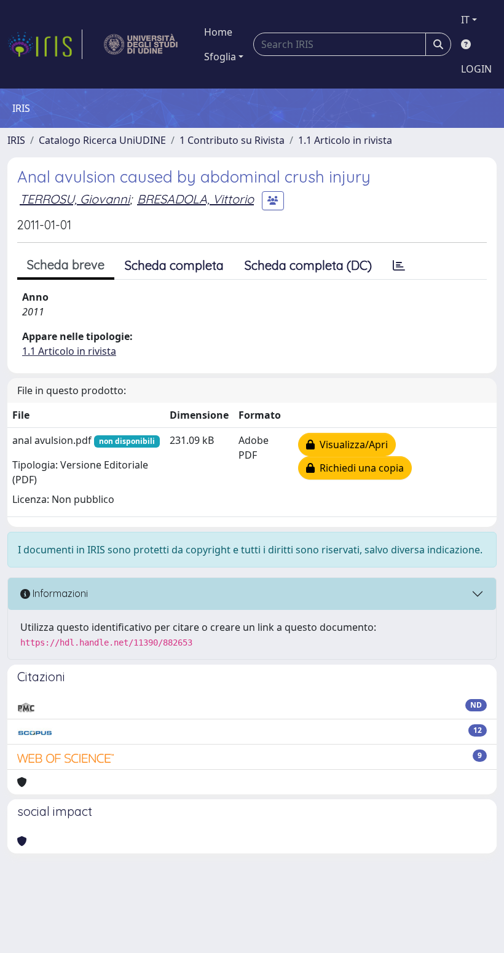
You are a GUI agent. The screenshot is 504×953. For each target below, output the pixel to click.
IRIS (16, 140)
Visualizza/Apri (351, 444)
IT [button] (465, 19)
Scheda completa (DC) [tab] (308, 265)
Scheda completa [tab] (174, 265)
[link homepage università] (141, 44)
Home (218, 32)
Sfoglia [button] (220, 56)
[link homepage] (44, 44)
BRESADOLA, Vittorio (195, 199)
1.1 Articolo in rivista (345, 140)
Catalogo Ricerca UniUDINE (102, 140)
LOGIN (476, 69)
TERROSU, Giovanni (75, 199)
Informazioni (59, 593)
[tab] (398, 266)
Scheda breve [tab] (65, 264)
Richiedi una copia (359, 468)
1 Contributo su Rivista (232, 140)
